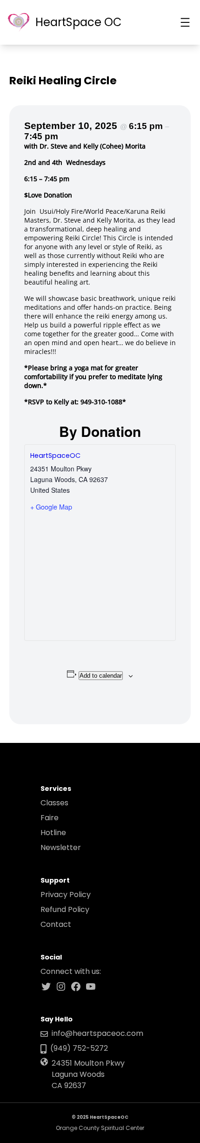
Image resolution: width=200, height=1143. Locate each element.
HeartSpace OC (78, 22)
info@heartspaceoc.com (97, 1033)
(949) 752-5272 (79, 1048)
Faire (49, 817)
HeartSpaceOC (55, 455)
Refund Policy (64, 909)
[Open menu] (185, 22)
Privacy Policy (65, 894)
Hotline (53, 832)
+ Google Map (51, 506)
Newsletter (60, 847)
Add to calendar (101, 675)
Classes (54, 802)
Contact (55, 924)
